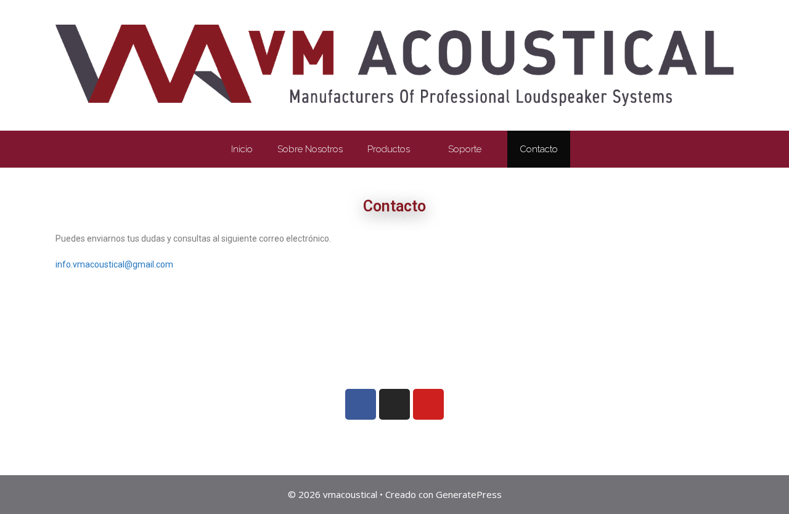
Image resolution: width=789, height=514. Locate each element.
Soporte (464, 149)
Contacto (539, 149)
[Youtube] (428, 404)
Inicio (242, 149)
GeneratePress (469, 494)
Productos (388, 149)
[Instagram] (394, 404)
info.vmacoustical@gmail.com (114, 264)
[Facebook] (360, 404)
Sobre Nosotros (310, 149)
